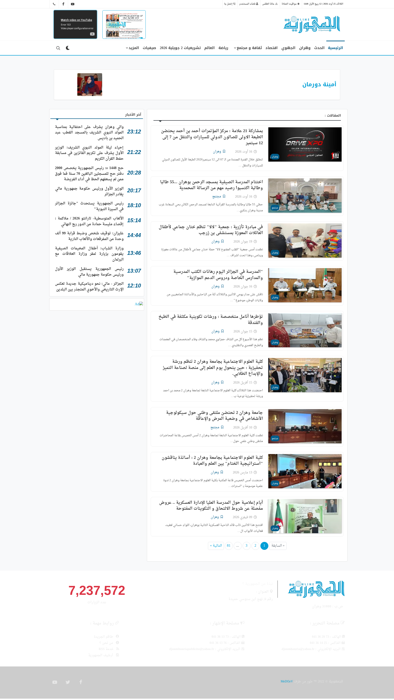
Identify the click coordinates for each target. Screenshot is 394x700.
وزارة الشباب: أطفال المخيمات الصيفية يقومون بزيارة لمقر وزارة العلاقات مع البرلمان (89, 254)
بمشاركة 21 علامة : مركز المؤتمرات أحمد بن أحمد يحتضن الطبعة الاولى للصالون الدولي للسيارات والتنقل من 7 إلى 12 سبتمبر (212, 137)
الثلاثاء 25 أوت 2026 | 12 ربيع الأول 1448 (323, 4)
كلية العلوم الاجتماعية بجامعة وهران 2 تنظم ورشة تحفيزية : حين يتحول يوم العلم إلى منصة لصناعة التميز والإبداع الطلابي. (213, 368)
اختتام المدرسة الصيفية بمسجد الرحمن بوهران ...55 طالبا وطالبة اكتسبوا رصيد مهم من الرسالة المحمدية (211, 185)
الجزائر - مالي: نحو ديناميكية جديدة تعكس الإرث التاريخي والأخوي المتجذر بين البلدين (89, 286)
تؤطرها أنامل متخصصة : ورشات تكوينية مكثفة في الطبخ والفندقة (210, 319)
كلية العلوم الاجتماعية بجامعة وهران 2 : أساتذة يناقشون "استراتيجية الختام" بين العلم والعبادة (212, 461)
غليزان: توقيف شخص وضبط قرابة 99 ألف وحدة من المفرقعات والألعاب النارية (89, 236)
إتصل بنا (228, 4)
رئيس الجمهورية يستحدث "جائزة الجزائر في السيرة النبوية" (89, 206)
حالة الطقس (268, 4)
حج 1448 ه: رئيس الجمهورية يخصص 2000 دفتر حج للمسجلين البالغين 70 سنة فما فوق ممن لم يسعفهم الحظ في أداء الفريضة (89, 174)
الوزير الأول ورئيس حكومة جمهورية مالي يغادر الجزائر (89, 191)
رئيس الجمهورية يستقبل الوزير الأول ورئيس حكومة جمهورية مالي (89, 271)
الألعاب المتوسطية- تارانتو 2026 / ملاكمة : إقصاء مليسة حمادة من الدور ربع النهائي (89, 221)
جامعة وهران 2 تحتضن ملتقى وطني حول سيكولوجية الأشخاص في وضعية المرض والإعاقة (214, 416)
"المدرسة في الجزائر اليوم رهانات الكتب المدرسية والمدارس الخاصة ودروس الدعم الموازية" (218, 275)
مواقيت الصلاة (289, 4)
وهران (275, 156)
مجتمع (275, 208)
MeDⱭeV (287, 681)
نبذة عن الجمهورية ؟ (257, 584)
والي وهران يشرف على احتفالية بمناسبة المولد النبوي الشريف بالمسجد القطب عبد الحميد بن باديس (89, 132)
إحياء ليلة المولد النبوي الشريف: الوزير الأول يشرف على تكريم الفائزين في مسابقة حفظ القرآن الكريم (89, 153)
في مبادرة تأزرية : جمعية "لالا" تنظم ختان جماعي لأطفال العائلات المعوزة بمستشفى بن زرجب (211, 230)
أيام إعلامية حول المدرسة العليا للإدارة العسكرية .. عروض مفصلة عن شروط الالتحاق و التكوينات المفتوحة (211, 505)
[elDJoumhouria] (72, 4)
